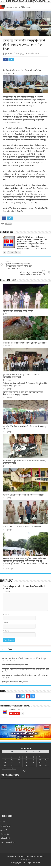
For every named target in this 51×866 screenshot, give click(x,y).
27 (33, 765)
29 (46, 765)
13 (33, 760)
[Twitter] (23, 696)
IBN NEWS (8, 53)
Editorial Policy (6, 838)
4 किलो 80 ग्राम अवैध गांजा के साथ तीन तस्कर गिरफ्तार (22, 527)
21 (40, 763)
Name (6, 615)
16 (5, 763)
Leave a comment (11, 55)
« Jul (24, 771)
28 (40, 765)
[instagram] (32, 696)
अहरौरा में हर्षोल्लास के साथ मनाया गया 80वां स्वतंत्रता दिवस (23, 495)
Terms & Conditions (8, 842)
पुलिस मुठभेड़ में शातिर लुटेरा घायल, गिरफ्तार (18, 311)
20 (33, 763)
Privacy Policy (5, 826)
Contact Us (5, 834)
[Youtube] (28, 696)
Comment (7, 591)
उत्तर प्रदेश (31, 53)
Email (5, 623)
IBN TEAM (40, 856)
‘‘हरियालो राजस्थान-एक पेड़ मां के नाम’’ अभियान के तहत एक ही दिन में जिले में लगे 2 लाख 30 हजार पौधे (18, 265)
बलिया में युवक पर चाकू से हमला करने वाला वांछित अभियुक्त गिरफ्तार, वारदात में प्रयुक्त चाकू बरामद (23, 393)
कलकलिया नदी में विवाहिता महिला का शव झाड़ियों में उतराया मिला (24, 343)
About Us (4, 830)
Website (6, 631)
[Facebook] (18, 696)
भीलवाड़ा (9, 224)
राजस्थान (37, 53)
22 (46, 763)
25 (19, 765)
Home (3, 822)
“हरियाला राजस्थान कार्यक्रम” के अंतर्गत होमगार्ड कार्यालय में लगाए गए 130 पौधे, (33, 272)
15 (46, 760)
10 (12, 760)
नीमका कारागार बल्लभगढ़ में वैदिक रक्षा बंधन (15, 665)
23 (5, 765)
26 (26, 765)
